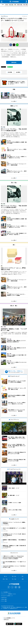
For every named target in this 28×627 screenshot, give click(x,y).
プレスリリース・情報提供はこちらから (9, 593)
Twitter (12, 587)
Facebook (8, 587)
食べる (7, 4)
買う (15, 4)
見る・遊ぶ (11, 4)
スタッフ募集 (4, 601)
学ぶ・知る (25, 4)
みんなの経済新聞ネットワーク (14, 613)
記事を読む (14, 62)
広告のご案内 (4, 599)
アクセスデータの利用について (7, 595)
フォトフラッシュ (4, 16)
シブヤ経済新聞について (6, 592)
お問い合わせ (4, 597)
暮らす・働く (20, 4)
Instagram (15, 587)
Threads (19, 587)
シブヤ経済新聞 (14, 2)
